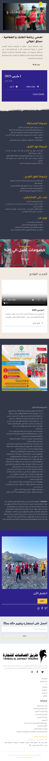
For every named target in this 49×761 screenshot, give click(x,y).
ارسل (24, 636)
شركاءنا (44, 687)
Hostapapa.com (28, 757)
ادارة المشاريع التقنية (40, 709)
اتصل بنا (26, 259)
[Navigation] (46, 5)
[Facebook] (39, 672)
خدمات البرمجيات (42, 706)
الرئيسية (44, 678)
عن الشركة (43, 681)
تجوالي (45, 696)
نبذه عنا (37, 64)
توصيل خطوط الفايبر (40, 729)
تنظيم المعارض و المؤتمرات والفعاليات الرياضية (32, 732)
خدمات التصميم (42, 717)
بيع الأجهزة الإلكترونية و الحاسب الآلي (35, 723)
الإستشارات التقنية (41, 711)
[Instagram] (34, 672)
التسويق (44, 720)
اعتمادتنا (44, 690)
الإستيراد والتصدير (41, 714)
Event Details (38, 94)
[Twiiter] (44, 672)
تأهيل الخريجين (42, 726)
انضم (42, 601)
